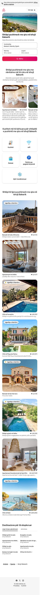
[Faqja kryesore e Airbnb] (3, 10)
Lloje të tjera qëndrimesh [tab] (10, 529)
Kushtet (23, 586)
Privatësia (16, 586)
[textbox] (11, 53)
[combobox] (20, 46)
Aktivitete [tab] (24, 529)
